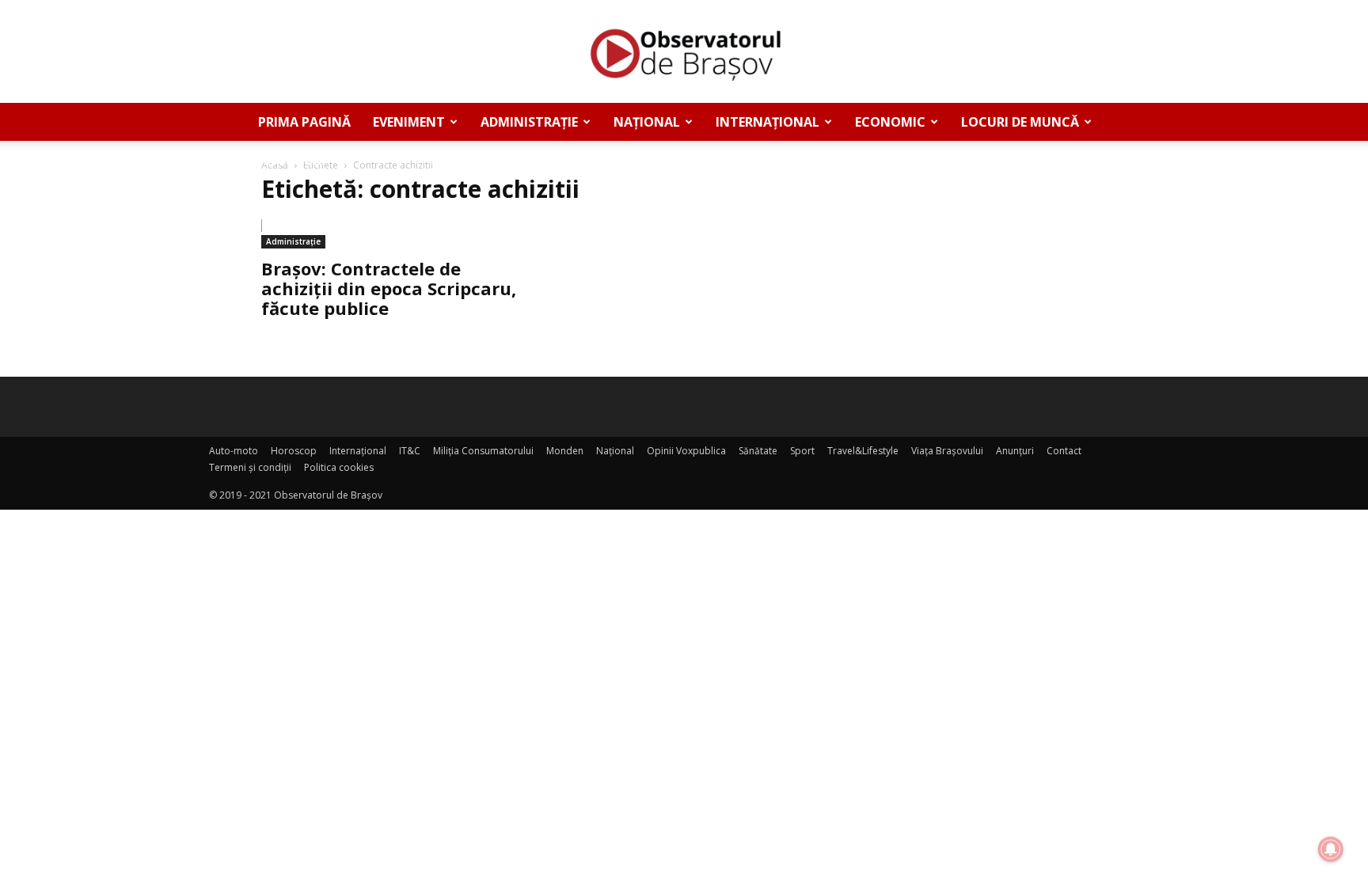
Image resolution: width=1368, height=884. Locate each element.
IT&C (409, 450)
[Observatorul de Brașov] (684, 52)
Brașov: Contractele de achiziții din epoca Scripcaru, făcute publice (388, 288)
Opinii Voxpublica (686, 450)
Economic (890, 122)
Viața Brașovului (947, 450)
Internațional (767, 122)
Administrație (529, 122)
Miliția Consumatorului (483, 450)
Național (647, 122)
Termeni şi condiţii (250, 467)
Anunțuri (291, 160)
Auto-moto (233, 450)
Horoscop (294, 450)
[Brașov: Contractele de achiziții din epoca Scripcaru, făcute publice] (389, 234)
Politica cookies (339, 467)
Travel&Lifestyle (863, 450)
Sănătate (758, 450)
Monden (564, 450)
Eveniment (409, 122)
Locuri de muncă (1020, 122)
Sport (802, 450)
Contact (1064, 450)
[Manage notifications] (1330, 849)
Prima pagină (304, 122)
